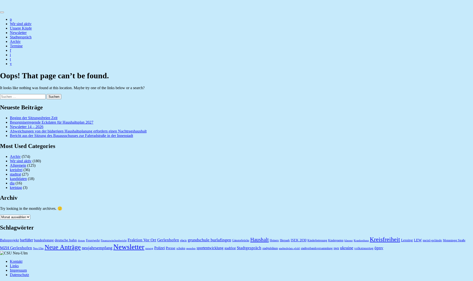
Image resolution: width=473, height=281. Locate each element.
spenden (191, 248)
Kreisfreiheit (385, 239)
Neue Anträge (63, 247)
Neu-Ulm (38, 248)
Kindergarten (335, 240)
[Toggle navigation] (2, 12)
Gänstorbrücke (240, 240)
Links (14, 266)
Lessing (407, 240)
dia (12, 183)
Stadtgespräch (21, 37)
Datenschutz (19, 275)
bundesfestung (44, 240)
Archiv (15, 41)
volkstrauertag (363, 248)
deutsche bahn (66, 240)
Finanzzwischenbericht (114, 240)
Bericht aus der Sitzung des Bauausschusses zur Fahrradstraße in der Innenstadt (71, 135)
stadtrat (15, 174)
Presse (170, 248)
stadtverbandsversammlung (317, 248)
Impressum (18, 270)
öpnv (378, 247)
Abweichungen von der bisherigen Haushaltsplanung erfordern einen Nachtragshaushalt (78, 131)
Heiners (274, 240)
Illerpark (285, 240)
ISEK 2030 (298, 240)
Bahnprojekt (9, 240)
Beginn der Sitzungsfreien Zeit (33, 118)
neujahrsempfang (97, 247)
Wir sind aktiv (21, 24)
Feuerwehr (93, 240)
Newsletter (18, 33)
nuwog (149, 248)
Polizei (159, 248)
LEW (418, 240)
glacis (183, 240)
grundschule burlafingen (209, 239)
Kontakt (16, 261)
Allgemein (18, 165)
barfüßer (26, 240)
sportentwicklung (210, 248)
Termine (16, 46)
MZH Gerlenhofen (16, 248)
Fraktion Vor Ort (142, 240)
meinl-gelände (432, 240)
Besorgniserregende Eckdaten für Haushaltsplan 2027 (51, 122)
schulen (180, 248)
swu (336, 248)
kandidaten (18, 179)
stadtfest (230, 248)
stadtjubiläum (270, 248)
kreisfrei (16, 170)
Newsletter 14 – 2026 (26, 127)
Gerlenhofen (168, 240)
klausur (348, 240)
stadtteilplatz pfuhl (289, 248)
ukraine (346, 247)
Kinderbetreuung (317, 240)
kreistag (16, 187)
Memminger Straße (454, 240)
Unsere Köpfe (21, 28)
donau (81, 240)
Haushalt (259, 239)
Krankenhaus (361, 240)
